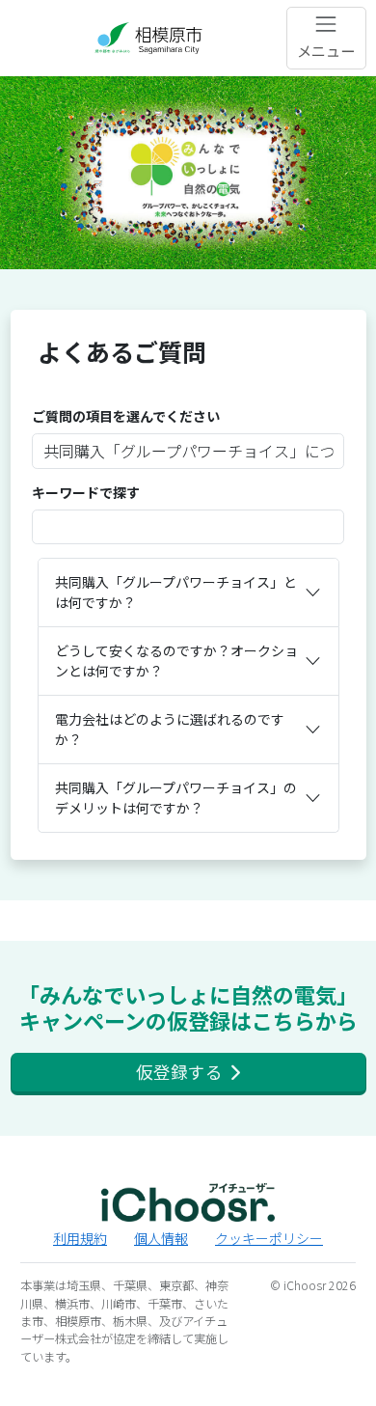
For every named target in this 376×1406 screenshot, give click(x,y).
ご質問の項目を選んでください (126, 416)
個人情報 (161, 1238)
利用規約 (80, 1238)
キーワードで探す (86, 492)
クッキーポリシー (269, 1238)
